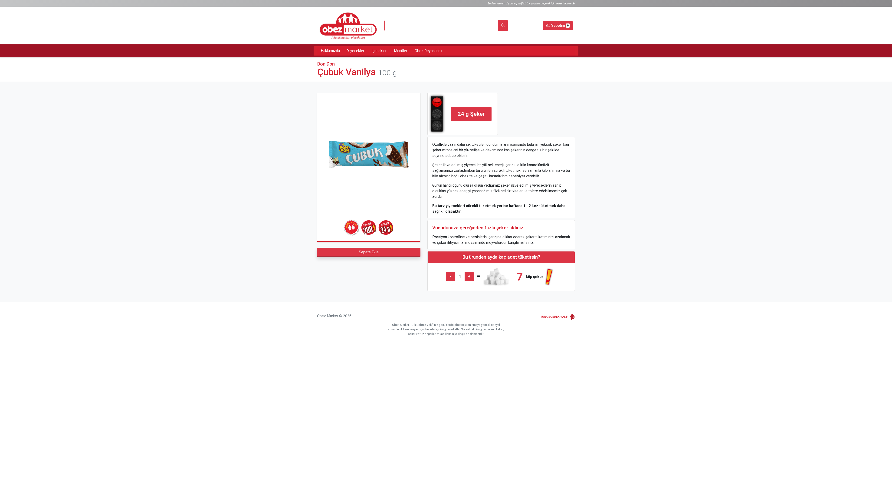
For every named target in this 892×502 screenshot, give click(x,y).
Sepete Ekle (369, 252)
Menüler (400, 51)
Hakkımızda (330, 51)
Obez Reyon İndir (429, 51)
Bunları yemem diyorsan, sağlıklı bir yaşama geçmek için (531, 3)
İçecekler (379, 51)
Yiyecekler (355, 51)
